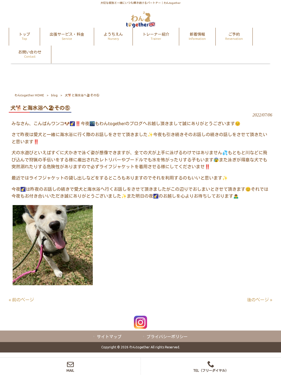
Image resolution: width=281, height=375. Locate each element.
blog (54, 95)
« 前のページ (21, 299)
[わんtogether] (140, 26)
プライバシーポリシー (167, 336)
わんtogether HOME (29, 95)
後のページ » (259, 299)
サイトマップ (109, 336)
